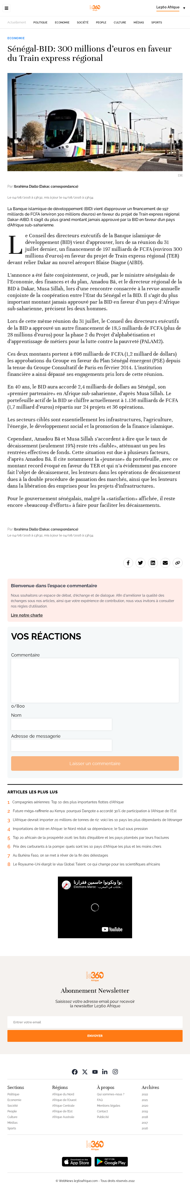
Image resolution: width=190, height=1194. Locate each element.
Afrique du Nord (63, 1094)
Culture (120, 22)
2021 (145, 1100)
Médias (139, 22)
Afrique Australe (63, 1117)
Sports (156, 22)
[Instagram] (115, 1071)
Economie (62, 22)
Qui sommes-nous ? (110, 1094)
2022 (145, 1094)
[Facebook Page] (75, 1071)
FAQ (100, 1100)
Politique (40, 22)
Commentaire (25, 655)
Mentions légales (108, 1105)
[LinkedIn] (105, 1071)
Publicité (103, 1117)
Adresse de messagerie (36, 736)
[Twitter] (85, 1071)
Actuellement (16, 22)
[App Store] (77, 1161)
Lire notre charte (27, 615)
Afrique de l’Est (62, 1111)
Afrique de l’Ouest (64, 1100)
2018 (145, 1117)
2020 (145, 1105)
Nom (16, 715)
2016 (145, 1128)
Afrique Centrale (63, 1105)
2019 (145, 1111)
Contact (102, 1111)
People (101, 22)
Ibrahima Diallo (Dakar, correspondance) (46, 186)
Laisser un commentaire (95, 763)
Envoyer (95, 1036)
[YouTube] (95, 1071)
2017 (145, 1122)
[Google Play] (111, 1161)
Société (83, 22)
